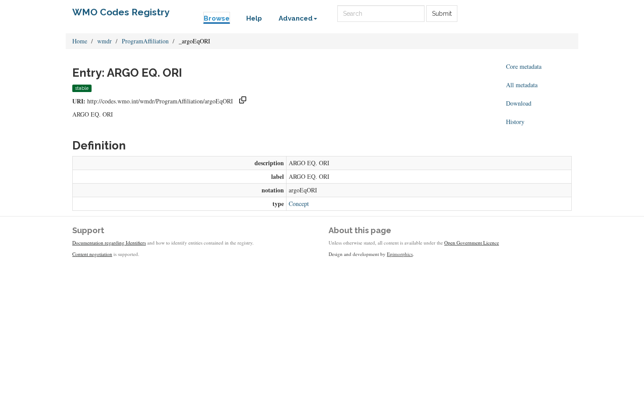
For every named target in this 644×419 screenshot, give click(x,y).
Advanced (296, 18)
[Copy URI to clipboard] (242, 101)
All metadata (522, 85)
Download (518, 103)
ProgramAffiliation (145, 41)
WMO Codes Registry (121, 12)
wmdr (104, 41)
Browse (217, 18)
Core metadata (523, 66)
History (515, 121)
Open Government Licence (471, 242)
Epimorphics (400, 254)
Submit (442, 13)
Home (79, 41)
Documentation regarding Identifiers (109, 242)
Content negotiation (92, 254)
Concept (299, 203)
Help (254, 18)
